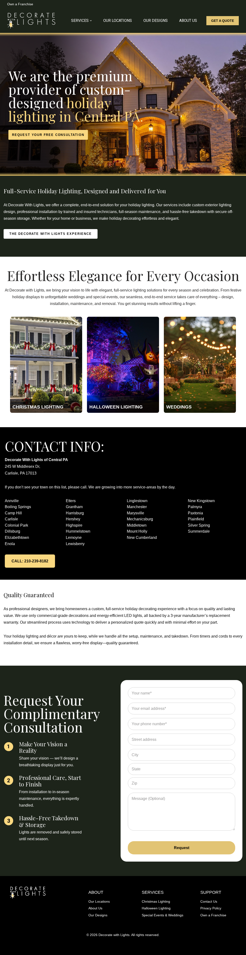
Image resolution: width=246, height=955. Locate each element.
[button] (91, 21)
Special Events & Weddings (162, 915)
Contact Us (208, 901)
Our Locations (117, 20)
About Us (188, 20)
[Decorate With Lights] (31, 21)
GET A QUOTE (222, 21)
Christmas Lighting (156, 901)
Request (181, 848)
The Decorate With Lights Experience (50, 234)
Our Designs (155, 20)
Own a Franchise (20, 4)
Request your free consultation (48, 135)
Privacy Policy (210, 908)
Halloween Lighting (156, 908)
